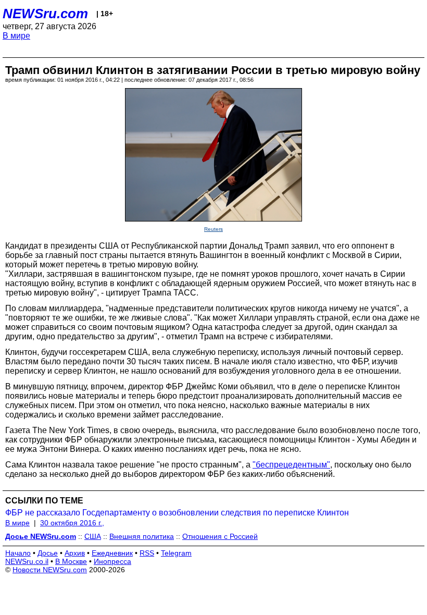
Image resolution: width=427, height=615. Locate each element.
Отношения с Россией (220, 536)
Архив (75, 553)
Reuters (213, 229)
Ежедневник (112, 553)
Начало (18, 553)
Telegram (176, 553)
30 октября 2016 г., (72, 523)
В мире (16, 35)
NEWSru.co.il (26, 561)
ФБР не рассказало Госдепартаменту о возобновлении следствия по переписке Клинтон (177, 512)
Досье (47, 553)
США (92, 536)
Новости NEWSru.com (49, 569)
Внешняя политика (141, 536)
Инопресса (112, 561)
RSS (147, 553)
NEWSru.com (45, 13)
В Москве (71, 561)
